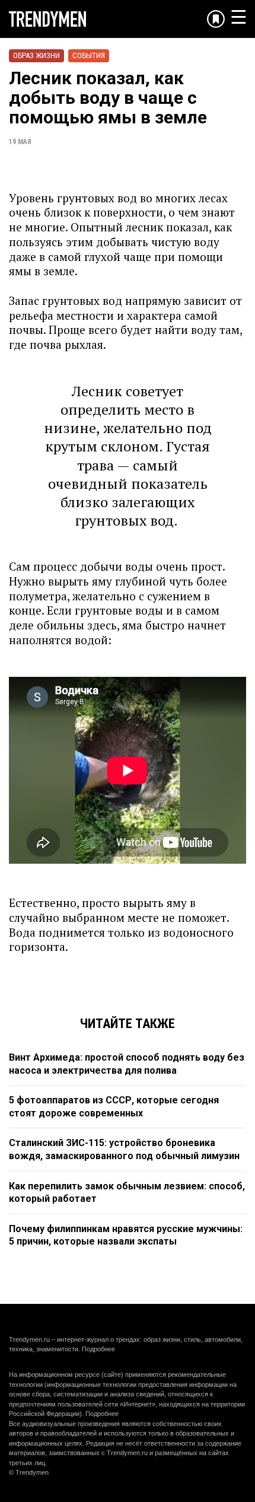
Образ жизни (36, 55)
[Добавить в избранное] (216, 19)
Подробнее (98, 1349)
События (88, 55)
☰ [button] (238, 17)
